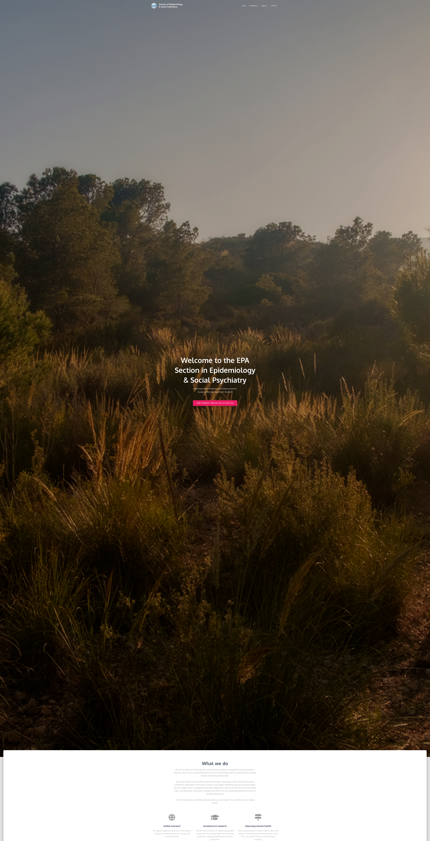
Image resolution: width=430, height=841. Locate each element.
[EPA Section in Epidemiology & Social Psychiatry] (167, 6)
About (263, 6)
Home (244, 6)
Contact (274, 6)
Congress (253, 6)
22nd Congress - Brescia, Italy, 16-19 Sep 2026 (215, 403)
